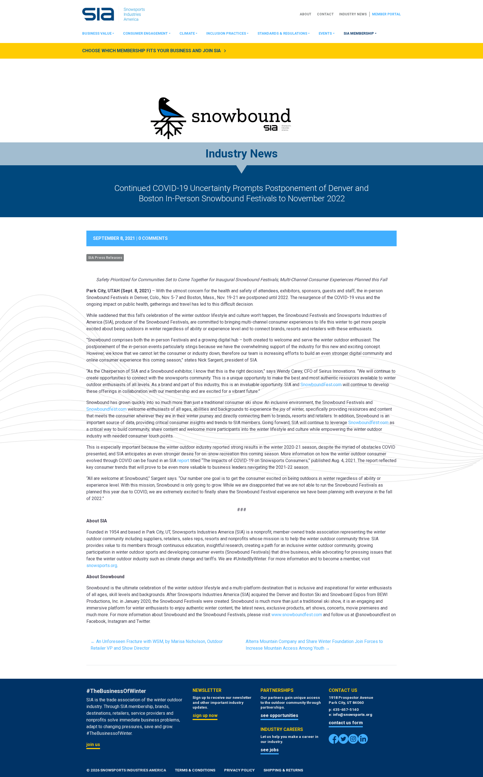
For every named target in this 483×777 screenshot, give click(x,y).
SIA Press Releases (105, 257)
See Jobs (270, 749)
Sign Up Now (205, 715)
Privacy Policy (239, 770)
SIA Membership (359, 33)
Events (325, 33)
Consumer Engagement (145, 33)
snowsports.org (101, 565)
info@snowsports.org (352, 714)
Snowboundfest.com (106, 409)
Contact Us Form (346, 722)
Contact (325, 14)
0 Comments (153, 238)
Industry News (353, 14)
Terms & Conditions (195, 770)
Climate (187, 33)
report (183, 460)
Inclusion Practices (226, 33)
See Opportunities (279, 715)
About (305, 14)
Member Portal (386, 14)
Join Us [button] (93, 744)
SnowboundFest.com (321, 384)
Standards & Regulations (282, 33)
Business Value (97, 33)
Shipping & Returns (283, 770)
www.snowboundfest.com (296, 614)
